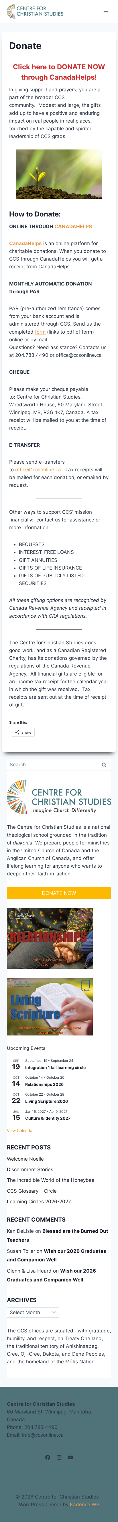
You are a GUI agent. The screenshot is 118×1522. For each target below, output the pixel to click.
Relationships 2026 (44, 1084)
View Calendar (20, 1130)
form (40, 332)
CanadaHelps (25, 243)
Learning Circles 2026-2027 (39, 1201)
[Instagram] (59, 1457)
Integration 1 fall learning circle (55, 1067)
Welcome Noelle (25, 1159)
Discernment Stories (30, 1169)
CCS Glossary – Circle (32, 1191)
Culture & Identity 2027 (47, 1118)
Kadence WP (84, 1504)
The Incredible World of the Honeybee (51, 1180)
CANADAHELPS (73, 226)
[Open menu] (106, 11)
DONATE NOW (59, 893)
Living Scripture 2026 (46, 1101)
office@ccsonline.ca (38, 469)
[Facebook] (48, 1457)
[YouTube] (70, 1457)
